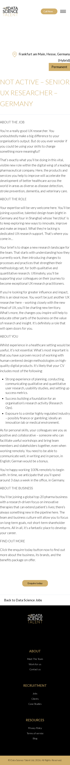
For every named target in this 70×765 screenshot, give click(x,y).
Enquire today (35, 583)
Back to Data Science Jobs (23, 600)
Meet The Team (35, 658)
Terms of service (35, 733)
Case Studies (35, 703)
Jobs (35, 693)
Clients (35, 698)
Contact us (35, 669)
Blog (35, 738)
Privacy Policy (35, 728)
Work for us (35, 664)
